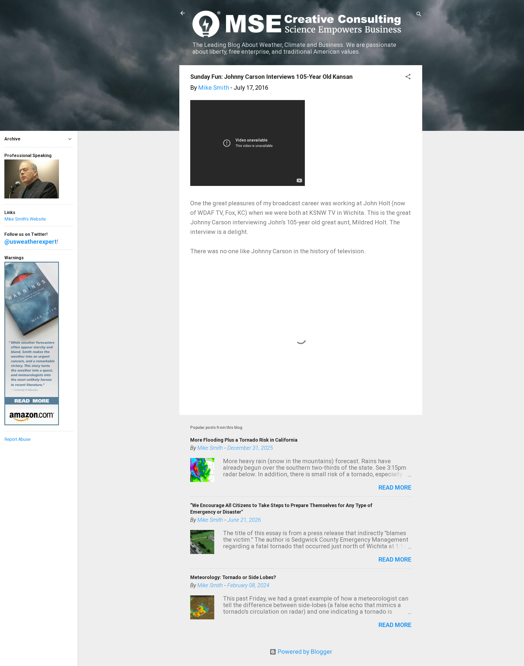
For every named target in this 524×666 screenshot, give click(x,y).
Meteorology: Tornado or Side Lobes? (233, 577)
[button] (408, 77)
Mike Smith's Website (25, 219)
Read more (395, 487)
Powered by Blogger (304, 651)
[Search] (419, 15)
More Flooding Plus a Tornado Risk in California (243, 440)
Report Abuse (17, 439)
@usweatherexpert (30, 241)
